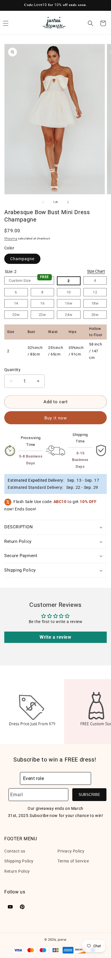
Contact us (14, 851)
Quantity (12, 369)
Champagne (22, 258)
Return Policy (17, 871)
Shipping (10, 238)
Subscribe (89, 795)
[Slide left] (43, 202)
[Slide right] (68, 202)
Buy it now (55, 418)
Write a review (55, 637)
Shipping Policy (19, 861)
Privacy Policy (70, 851)
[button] (90, 23)
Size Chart (96, 271)
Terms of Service (73, 861)
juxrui (62, 940)
